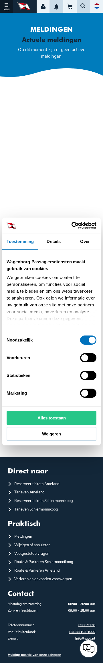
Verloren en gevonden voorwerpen (43, 579)
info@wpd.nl (85, 638)
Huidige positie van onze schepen (34, 654)
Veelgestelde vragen (31, 553)
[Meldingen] (56, 6)
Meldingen (23, 536)
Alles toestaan (51, 417)
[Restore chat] (88, 648)
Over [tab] (85, 241)
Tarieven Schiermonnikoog (36, 509)
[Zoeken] (83, 6)
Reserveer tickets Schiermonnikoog (43, 500)
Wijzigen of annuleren (32, 545)
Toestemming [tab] (20, 241)
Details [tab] (54, 241)
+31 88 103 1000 (82, 632)
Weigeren (51, 433)
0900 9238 (86, 625)
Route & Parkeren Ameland (37, 570)
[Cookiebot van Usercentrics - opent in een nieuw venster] (72, 225)
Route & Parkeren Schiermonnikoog (43, 561)
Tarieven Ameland (29, 492)
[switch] (88, 357)
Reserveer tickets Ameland (37, 484)
